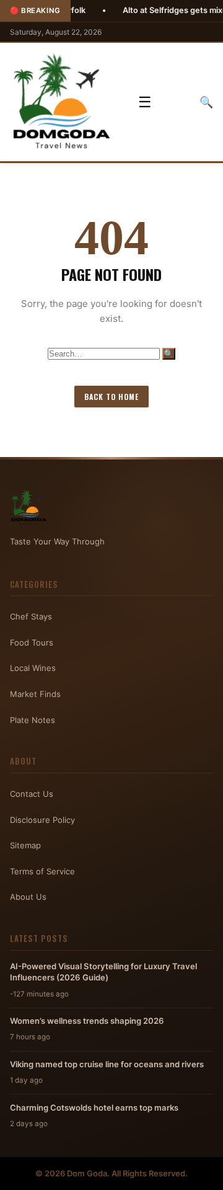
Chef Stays (31, 616)
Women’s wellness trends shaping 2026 (87, 1021)
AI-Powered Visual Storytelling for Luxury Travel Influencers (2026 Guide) (103, 971)
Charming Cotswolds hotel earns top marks (94, 1107)
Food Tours (31, 642)
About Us (28, 897)
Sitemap (25, 845)
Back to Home (111, 396)
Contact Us (31, 794)
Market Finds (35, 694)
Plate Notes (32, 720)
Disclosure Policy (42, 820)
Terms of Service (42, 871)
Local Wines (33, 668)
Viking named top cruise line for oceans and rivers (107, 1064)
